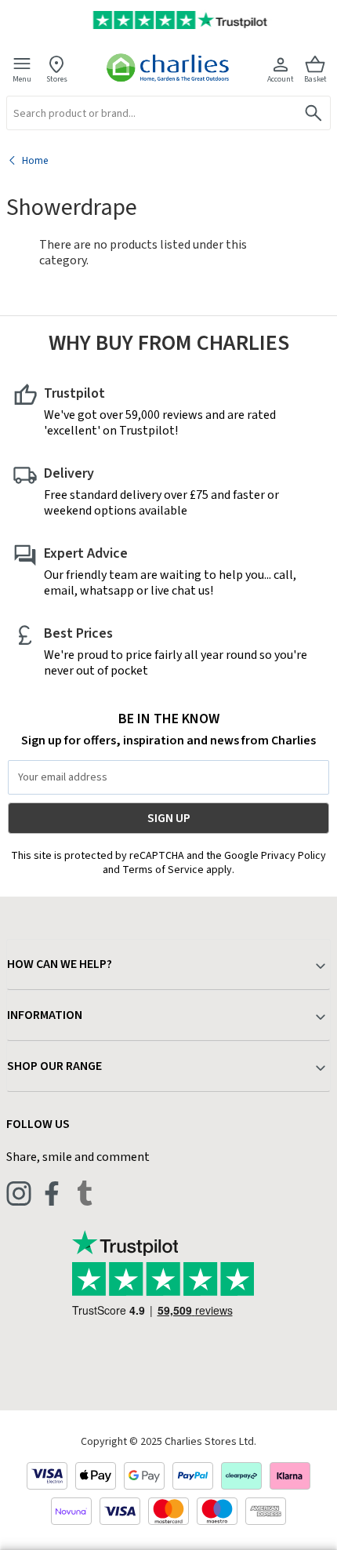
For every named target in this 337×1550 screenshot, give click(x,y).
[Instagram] (18, 1193)
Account (280, 79)
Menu (22, 79)
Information (44, 1015)
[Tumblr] (84, 1193)
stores (56, 79)
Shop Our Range (54, 1066)
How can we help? (59, 964)
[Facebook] (51, 1193)
